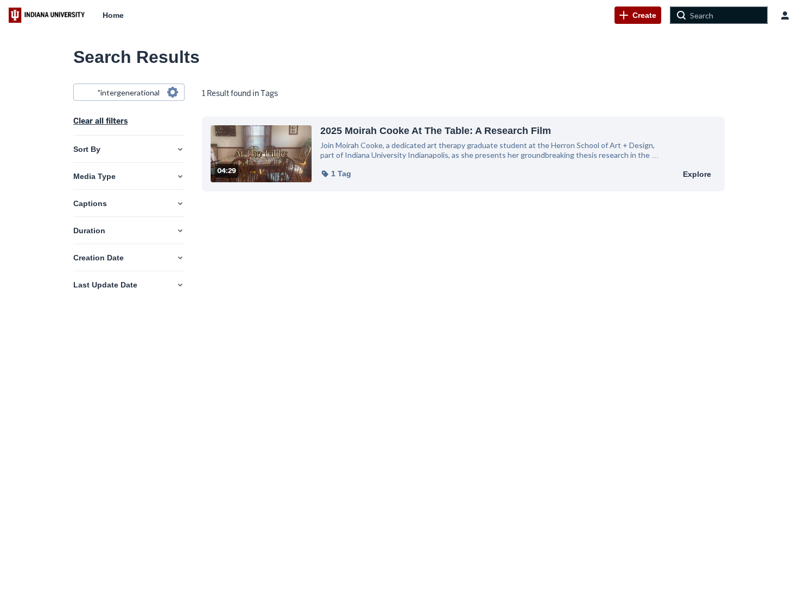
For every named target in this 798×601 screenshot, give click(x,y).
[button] (335, 173)
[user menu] (785, 15)
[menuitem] (113, 15)
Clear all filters (100, 121)
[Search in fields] (172, 92)
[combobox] (128, 92)
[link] (638, 15)
